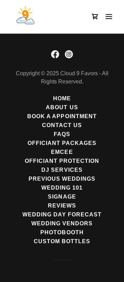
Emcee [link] (62, 152)
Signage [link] (62, 197)
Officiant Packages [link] (62, 143)
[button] (109, 16)
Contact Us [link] (62, 125)
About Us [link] (62, 107)
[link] (25, 16)
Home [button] (62, 98)
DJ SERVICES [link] (61, 170)
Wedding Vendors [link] (62, 223)
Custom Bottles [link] (62, 241)
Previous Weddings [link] (62, 179)
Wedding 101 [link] (62, 188)
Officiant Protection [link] (62, 161)
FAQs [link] (62, 134)
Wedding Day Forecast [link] (62, 214)
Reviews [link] (62, 205)
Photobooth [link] (61, 232)
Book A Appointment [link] (61, 116)
